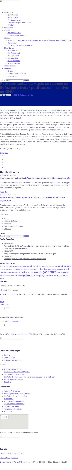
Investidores (8, 399)
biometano (36, 266)
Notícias (7, 30)
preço (42, 275)
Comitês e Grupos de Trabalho (19, 23)
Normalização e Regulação (14, 401)
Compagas (9, 269)
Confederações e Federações (15, 396)
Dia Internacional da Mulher (14, 374)
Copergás (35, 269)
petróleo (28, 275)
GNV (6, 153)
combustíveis (64, 266)
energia (55, 269)
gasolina (23, 272)
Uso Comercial (13, 56)
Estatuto (11, 25)
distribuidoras (49, 269)
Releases (11, 71)
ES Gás (60, 269)
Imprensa (7, 68)
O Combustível (13, 51)
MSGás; (2, 275)
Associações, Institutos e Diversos (17, 394)
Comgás (2, 269)
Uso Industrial (13, 58)
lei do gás (59, 272)
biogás (29, 266)
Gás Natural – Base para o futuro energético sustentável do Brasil (29, 377)
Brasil (46, 266)
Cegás (51, 266)
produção (53, 275)
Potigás (36, 275)
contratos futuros (26, 269)
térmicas (2, 278)
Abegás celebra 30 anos (13, 369)
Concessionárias (10, 66)
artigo (16, 266)
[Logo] (9, 1)
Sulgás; (65, 275)
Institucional (8, 12)
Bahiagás (23, 266)
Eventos (7, 38)
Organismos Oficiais (11, 406)
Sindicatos (8, 411)
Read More (4, 192)
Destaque (7, 229)
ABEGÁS (3, 266)
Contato (7, 355)
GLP (29, 272)
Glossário (7, 382)
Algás (2, 153)
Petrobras (18, 275)
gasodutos (15, 272)
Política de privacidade (12, 360)
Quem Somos (13, 15)
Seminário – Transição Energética (20, 45)
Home (6, 219)
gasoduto (9, 272)
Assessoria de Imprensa (17, 73)
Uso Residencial (14, 53)
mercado (66, 272)
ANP (12, 266)
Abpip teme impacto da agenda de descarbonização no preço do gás (30, 254)
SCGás (59, 275)
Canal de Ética (9, 358)
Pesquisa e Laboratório (13, 409)
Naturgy (8, 275)
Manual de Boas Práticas (13, 379)
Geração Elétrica (14, 63)
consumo (16, 269)
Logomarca (12, 76)
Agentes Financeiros (12, 391)
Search (2, 80)
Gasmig (3, 272)
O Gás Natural (9, 48)
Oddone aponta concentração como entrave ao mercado (25, 259)
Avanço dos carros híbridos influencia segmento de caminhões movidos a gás (35, 178)
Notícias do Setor (14, 33)
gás (40, 272)
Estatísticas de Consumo (17, 35)
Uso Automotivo (14, 61)
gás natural (50, 272)
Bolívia (43, 266)
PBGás (12, 275)
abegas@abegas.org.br (9, 290)
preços (48, 275)
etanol (65, 269)
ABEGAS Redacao (20, 95)
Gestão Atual (13, 17)
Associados (8, 28)
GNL (32, 272)
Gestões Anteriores (15, 20)
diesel (42, 269)
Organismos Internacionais (14, 404)
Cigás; (55, 266)
